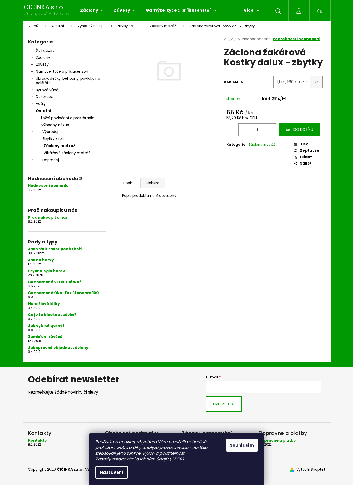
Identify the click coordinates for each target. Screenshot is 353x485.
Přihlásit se (224, 404)
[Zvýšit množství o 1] (270, 130)
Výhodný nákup (55, 124)
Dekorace (44, 96)
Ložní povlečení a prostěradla (67, 117)
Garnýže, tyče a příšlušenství (62, 71)
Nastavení (111, 472)
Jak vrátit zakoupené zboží (55, 249)
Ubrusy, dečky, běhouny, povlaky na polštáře (68, 80)
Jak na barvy (41, 260)
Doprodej (50, 159)
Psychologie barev (46, 271)
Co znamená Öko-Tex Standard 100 (63, 293)
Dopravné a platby (277, 440)
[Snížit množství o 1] (245, 130)
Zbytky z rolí (53, 138)
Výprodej (50, 131)
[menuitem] (92, 10)
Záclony (43, 57)
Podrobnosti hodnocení (296, 39)
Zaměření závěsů (45, 337)
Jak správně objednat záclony (58, 348)
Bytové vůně (47, 89)
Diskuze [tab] (152, 182)
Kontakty (37, 440)
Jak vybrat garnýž (46, 326)
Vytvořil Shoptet (310, 469)
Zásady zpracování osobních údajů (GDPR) (139, 459)
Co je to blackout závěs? (52, 315)
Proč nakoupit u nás (48, 217)
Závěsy (42, 64)
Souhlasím (242, 445)
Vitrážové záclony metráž (67, 152)
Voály (41, 103)
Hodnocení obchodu (48, 186)
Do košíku (303, 129)
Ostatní (43, 110)
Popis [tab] (128, 182)
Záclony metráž (59, 145)
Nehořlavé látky (44, 304)
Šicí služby (45, 50)
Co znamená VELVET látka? (54, 282)
